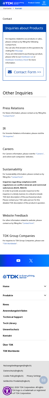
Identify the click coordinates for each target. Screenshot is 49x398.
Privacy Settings (34, 376)
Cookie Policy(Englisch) (13, 376)
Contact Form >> (27, 72)
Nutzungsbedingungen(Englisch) (17, 365)
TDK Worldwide (9, 243)
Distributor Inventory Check (16, 60)
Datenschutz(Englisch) (13, 370)
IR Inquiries (8, 136)
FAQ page (19, 50)
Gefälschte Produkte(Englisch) (16, 381)
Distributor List (27, 57)
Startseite (7, 8)
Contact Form (8, 116)
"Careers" (40, 153)
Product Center (34, 3)
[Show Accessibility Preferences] (7, 390)
